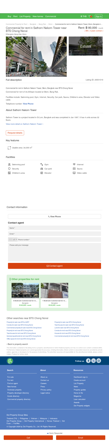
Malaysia (44, 418)
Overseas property (14, 389)
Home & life (78, 393)
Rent (15, 16)
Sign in (99, 16)
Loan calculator (79, 399)
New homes (38, 16)
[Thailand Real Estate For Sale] (10, 361)
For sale (10, 377)
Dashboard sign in (81, 377)
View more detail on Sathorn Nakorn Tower (24, 124)
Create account (79, 380)
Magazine (77, 396)
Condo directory (13, 396)
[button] (22, 371)
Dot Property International (34, 421)
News (76, 386)
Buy (9, 16)
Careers (44, 383)
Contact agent (55, 265)
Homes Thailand (53, 421)
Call (28, 437)
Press (43, 386)
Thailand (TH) (12, 418)
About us (44, 377)
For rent (10, 380)
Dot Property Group (14, 421)
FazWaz (16, 423)
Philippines (24, 418)
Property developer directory (18, 393)
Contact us (45, 380)
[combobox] (12, 239)
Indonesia (53, 418)
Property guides (80, 389)
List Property (25, 16)
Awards (76, 402)
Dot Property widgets (82, 405)
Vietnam (34, 418)
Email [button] (80, 437)
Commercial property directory (18, 399)
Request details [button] (15, 132)
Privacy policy (46, 389)
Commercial (50, 16)
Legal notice (45, 393)
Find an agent (12, 383)
